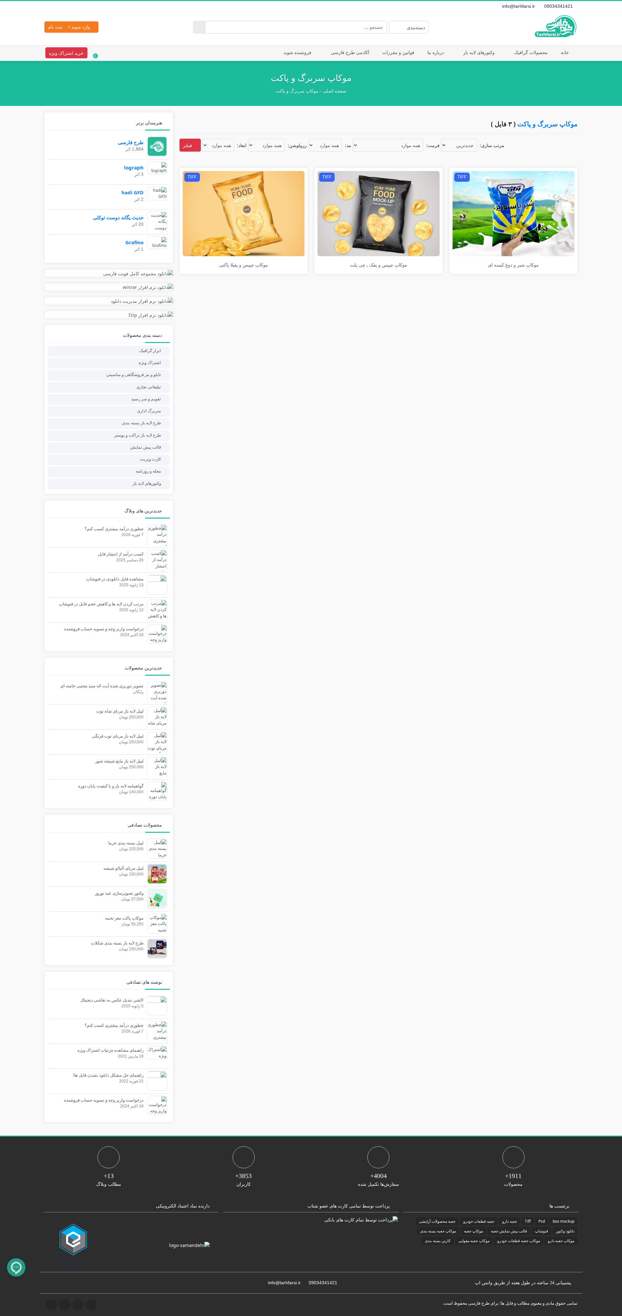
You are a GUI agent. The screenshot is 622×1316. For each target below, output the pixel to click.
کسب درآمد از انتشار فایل (121, 554)
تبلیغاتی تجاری (148, 387)
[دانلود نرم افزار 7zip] (108, 314)
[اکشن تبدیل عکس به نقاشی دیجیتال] (155, 1005)
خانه (565, 52)
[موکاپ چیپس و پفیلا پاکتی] (244, 213)
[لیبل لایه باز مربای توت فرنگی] (155, 744)
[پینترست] (62, 6)
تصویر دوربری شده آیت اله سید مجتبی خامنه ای (102, 686)
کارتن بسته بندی (438, 1240)
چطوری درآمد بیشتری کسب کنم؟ (114, 529)
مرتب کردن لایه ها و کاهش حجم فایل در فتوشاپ (101, 604)
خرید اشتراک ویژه (66, 53)
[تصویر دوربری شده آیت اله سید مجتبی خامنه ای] (155, 701)
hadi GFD (132, 192)
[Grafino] (155, 242)
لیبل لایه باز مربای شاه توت (120, 711)
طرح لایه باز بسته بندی (141, 423)
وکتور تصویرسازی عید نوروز (119, 893)
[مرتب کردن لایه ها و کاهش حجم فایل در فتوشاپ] (155, 619)
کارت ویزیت (150, 459)
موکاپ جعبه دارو (561, 1240)
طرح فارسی (131, 142)
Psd (541, 1221)
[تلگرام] (48, 6)
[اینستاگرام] (55, 6)
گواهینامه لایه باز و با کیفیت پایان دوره (111, 786)
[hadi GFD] (155, 193)
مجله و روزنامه (148, 471)
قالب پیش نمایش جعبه (509, 1231)
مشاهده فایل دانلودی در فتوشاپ (115, 579)
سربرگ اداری (149, 411)
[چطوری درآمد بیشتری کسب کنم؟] (155, 540)
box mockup (563, 1221)
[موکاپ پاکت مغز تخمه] (155, 923)
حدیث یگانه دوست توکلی (118, 217)
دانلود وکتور (565, 1231)
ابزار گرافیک (150, 350)
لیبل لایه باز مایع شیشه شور (119, 761)
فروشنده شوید (297, 52)
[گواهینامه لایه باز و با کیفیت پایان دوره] (155, 791)
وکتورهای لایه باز (479, 52)
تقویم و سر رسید (146, 399)
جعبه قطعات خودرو (478, 1221)
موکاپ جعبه (473, 1231)
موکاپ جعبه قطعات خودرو (518, 1240)
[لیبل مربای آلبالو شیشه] (155, 873)
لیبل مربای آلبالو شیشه (123, 868)
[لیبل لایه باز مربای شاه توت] (155, 719)
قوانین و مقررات (398, 52)
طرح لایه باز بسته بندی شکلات (117, 943)
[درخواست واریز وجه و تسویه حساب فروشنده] (155, 633)
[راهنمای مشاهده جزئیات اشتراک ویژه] (155, 1052)
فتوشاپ (541, 1231)
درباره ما (435, 52)
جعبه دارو (509, 1221)
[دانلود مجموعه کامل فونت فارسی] (108, 273)
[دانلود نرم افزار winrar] (108, 287)
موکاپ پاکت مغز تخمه (124, 918)
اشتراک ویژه (150, 362)
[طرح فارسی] (155, 146)
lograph (134, 167)
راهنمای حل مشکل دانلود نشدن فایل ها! (108, 1075)
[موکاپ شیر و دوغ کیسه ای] (514, 213)
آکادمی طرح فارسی (350, 52)
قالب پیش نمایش (145, 447)
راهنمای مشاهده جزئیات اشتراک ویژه (110, 1050)
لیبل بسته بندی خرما (126, 843)
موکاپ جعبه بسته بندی (438, 1231)
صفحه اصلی (334, 91)
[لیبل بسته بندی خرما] (155, 848)
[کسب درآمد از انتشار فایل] (155, 562)
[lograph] (155, 167)
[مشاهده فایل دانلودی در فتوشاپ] (155, 584)
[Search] (199, 27)
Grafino (134, 242)
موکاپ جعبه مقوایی (474, 1240)
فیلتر (188, 145)
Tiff (528, 1221)
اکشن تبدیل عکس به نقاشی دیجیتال (112, 1000)
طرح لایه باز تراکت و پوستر (137, 435)
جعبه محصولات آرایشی (437, 1221)
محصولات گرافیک (531, 52)
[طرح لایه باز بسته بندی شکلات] (155, 948)
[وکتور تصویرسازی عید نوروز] (155, 898)
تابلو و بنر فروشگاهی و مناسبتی (133, 374)
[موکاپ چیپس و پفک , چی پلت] (378, 213)
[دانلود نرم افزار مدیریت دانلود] (108, 300)
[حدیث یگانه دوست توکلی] (155, 224)
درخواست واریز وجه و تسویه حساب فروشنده (104, 629)
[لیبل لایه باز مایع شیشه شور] (155, 772)
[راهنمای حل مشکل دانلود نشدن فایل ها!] (155, 1080)
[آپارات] (69, 6)
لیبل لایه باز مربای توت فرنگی (118, 736)
